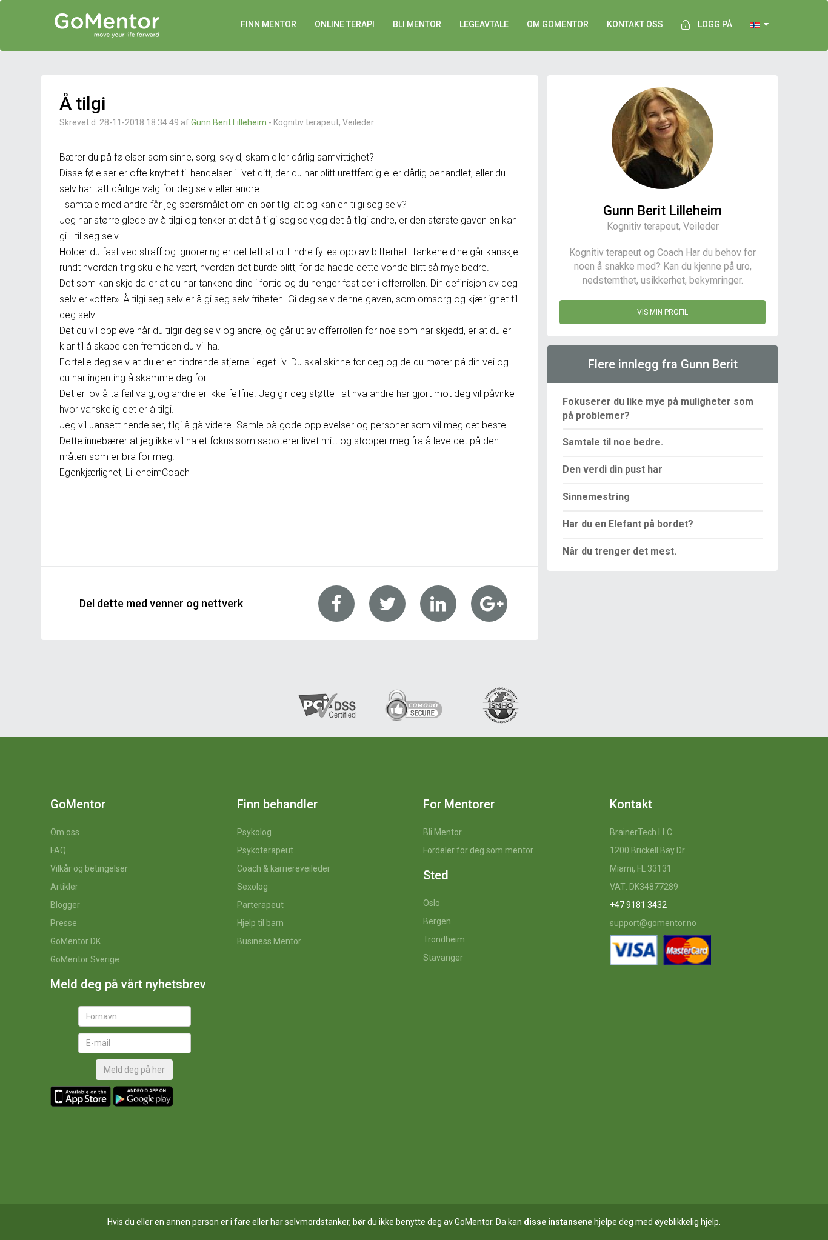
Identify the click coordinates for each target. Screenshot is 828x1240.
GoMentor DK (75, 941)
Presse (63, 923)
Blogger (65, 905)
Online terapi (345, 24)
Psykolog (254, 832)
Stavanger (443, 957)
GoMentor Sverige (84, 959)
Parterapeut (260, 905)
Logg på (715, 24)
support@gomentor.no (653, 923)
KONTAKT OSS (635, 24)
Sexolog (252, 887)
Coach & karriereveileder (283, 868)
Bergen (437, 921)
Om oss (64, 832)
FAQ (58, 850)
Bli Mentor (442, 832)
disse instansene (558, 1222)
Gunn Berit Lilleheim (229, 122)
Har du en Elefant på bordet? (628, 524)
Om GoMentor (558, 24)
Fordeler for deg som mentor (478, 850)
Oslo (431, 903)
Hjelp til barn (260, 923)
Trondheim (444, 939)
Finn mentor (268, 24)
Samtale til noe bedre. (613, 442)
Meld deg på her (134, 1070)
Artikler (64, 887)
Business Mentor (269, 941)
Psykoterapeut (265, 850)
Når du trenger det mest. (619, 551)
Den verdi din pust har (613, 469)
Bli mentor (417, 24)
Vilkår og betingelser (89, 868)
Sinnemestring (596, 496)
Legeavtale (484, 24)
